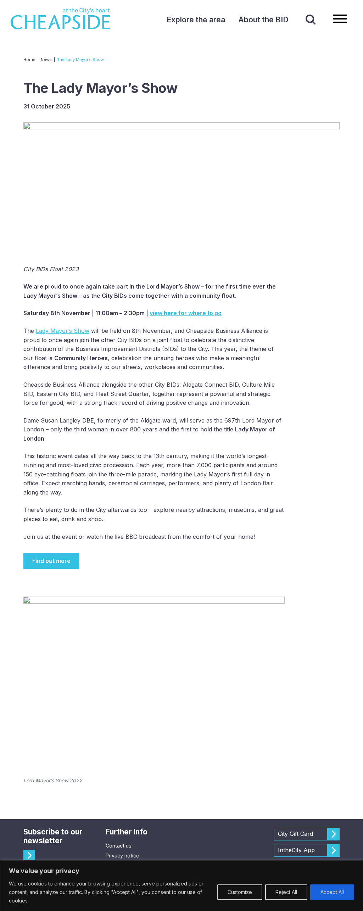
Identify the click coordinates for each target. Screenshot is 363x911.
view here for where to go (186, 313)
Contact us (119, 846)
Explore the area (196, 19)
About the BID (263, 19)
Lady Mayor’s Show (62, 330)
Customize (240, 892)
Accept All (332, 892)
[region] (181, 885)
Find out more (51, 560)
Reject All (286, 892)
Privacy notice (122, 856)
